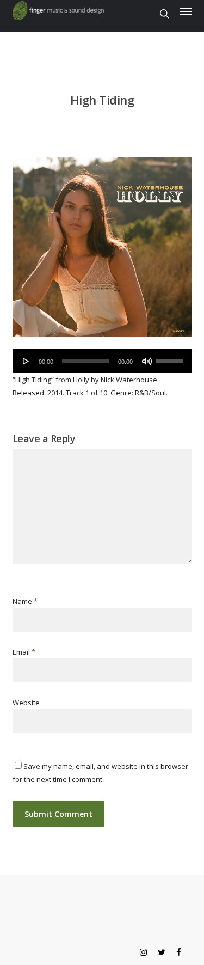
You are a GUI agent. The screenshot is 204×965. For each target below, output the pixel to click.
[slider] (171, 357)
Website (26, 702)
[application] (102, 361)
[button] (186, 10)
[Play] (26, 361)
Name (25, 601)
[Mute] (147, 361)
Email (24, 652)
